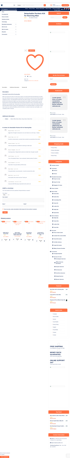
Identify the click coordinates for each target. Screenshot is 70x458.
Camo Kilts (56, 227)
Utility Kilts (56, 217)
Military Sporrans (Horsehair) (59, 263)
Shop (3, 11)
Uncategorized (5, 14)
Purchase (5, 240)
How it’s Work (55, 316)
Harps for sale (57, 182)
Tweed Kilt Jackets (58, 238)
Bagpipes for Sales (58, 185)
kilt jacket (4, 31)
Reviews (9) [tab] (24, 87)
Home (26, 8)
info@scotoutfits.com (58, 442)
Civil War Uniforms (58, 242)
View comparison (4, 456)
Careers (54, 332)
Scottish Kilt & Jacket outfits (60, 235)
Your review (5, 197)
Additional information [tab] (14, 87)
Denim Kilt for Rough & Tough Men (40, 233)
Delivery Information (40, 8)
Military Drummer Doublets (59, 248)
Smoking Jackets (5, 19)
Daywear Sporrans (60, 266)
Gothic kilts (56, 196)
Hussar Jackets (5, 16)
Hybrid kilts (56, 212)
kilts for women (5, 29)
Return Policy (48, 8)
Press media (55, 329)
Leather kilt (56, 206)
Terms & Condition (56, 8)
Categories (5, 9)
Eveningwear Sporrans (61, 258)
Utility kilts (36, 80)
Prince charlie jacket (58, 232)
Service (54, 319)
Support (54, 327)
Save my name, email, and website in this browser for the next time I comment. (20, 209)
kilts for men (4, 26)
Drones (55, 173)
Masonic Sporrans (60, 279)
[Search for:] (56, 17)
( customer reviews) (33, 17)
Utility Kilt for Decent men (6, 233)
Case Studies (55, 321)
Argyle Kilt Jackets (58, 245)
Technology (4, 21)
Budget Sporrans (59, 276)
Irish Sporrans (59, 269)
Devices (55, 170)
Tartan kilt (56, 203)
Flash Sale (66, 5)
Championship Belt (58, 253)
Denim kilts (56, 193)
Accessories (4, 34)
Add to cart (31, 50)
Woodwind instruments (7, 24)
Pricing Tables (57, 10)
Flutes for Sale (57, 178)
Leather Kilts (56, 224)
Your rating (4, 193)
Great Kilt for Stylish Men (29, 233)
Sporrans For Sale (57, 256)
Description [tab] (4, 87)
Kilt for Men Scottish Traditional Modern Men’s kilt (17, 233)
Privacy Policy (32, 8)
